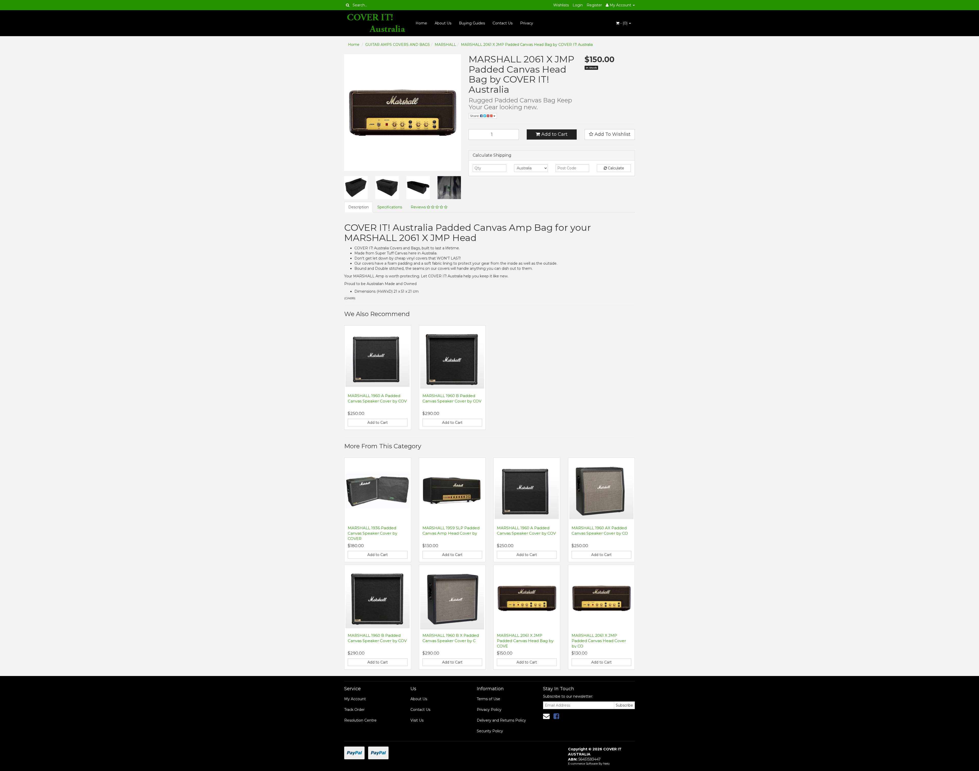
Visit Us (416, 720)
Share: (475, 116)
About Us (443, 23)
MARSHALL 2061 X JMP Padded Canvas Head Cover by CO (599, 640)
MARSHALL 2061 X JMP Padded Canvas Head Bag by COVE (525, 640)
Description (358, 207)
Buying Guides (472, 23)
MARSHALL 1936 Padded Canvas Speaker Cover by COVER (372, 533)
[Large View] (356, 187)
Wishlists (561, 5)
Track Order (354, 709)
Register (594, 5)
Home (421, 23)
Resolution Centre (360, 720)
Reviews (419, 207)
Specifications (389, 207)
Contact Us (502, 23)
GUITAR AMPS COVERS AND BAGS (397, 44)
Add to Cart (554, 134)
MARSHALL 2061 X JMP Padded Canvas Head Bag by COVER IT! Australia (527, 44)
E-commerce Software (583, 763)
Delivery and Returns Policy (501, 720)
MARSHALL (445, 44)
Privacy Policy (489, 709)
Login (578, 5)
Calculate (615, 168)
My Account (355, 699)
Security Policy (490, 731)
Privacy (526, 23)
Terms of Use (488, 699)
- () (623, 23)
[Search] (347, 5)
